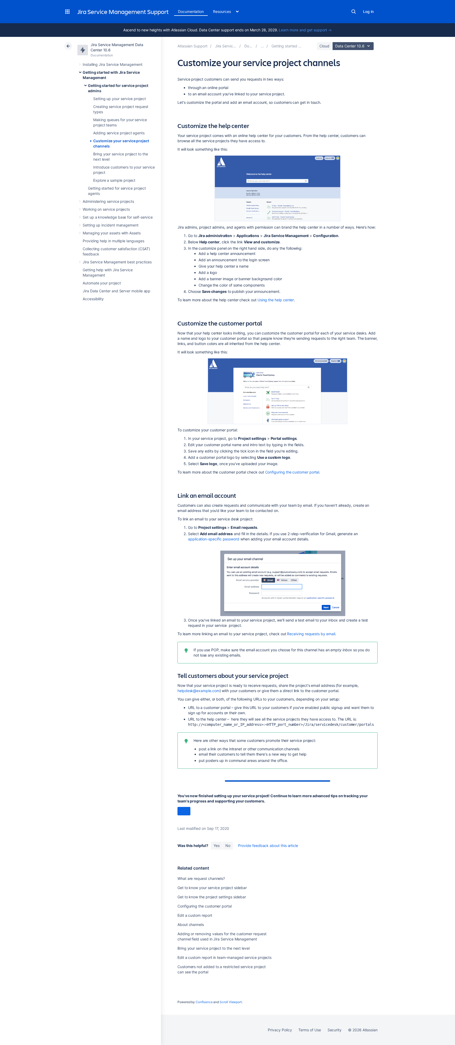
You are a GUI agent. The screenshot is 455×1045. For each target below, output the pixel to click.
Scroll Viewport (231, 1002)
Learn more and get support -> (305, 30)
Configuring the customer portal (292, 472)
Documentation (191, 11)
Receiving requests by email (311, 634)
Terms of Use (309, 1030)
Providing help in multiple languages (113, 241)
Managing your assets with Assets (112, 233)
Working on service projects (106, 209)
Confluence (204, 1002)
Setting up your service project (119, 98)
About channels (190, 924)
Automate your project (102, 283)
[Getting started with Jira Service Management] (262, 46)
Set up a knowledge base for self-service (118, 217)
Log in (368, 11)
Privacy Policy (280, 1030)
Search (353, 11)
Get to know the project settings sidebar (211, 897)
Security (335, 1030)
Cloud (324, 46)
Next (184, 811)
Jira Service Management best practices (117, 262)
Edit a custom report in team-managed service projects (224, 957)
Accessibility (93, 299)
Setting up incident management (111, 225)
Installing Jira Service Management (112, 64)
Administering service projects (108, 201)
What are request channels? (201, 878)
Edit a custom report (194, 915)
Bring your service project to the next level (213, 948)
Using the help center (276, 300)
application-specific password (213, 539)
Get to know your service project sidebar (212, 887)
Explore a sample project (114, 180)
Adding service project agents (119, 133)
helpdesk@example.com (198, 690)
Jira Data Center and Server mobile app (116, 291)
